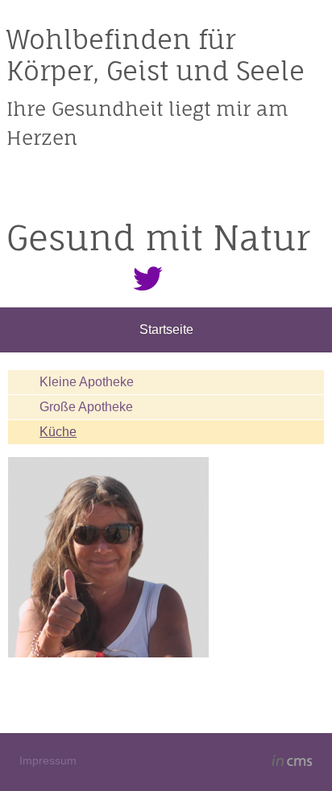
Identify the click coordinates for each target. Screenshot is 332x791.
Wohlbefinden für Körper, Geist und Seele (155, 54)
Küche (58, 432)
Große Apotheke (86, 407)
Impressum (48, 760)
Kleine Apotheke (86, 382)
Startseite (166, 329)
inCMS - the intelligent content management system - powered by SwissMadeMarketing (292, 763)
